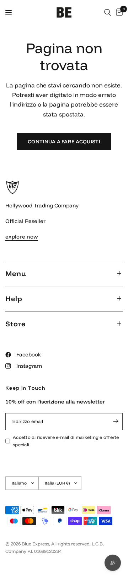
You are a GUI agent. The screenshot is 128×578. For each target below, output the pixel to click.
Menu (15, 273)
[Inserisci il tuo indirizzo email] (115, 421)
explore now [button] (21, 237)
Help (13, 298)
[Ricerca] (107, 12)
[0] (118, 12)
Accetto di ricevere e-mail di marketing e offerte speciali (66, 440)
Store (15, 323)
